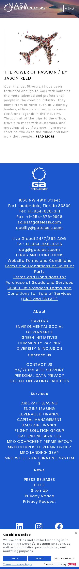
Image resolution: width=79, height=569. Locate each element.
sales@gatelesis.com (39, 222)
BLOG (39, 485)
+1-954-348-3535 (43, 244)
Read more (45, 136)
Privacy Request (39, 501)
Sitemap (39, 490)
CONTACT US (39, 364)
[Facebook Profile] (59, 528)
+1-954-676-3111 (43, 211)
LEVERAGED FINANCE (39, 414)
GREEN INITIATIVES (39, 337)
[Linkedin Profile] (19, 528)
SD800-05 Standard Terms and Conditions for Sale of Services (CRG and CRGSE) (39, 293)
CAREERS (39, 321)
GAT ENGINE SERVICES (39, 436)
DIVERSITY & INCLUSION (39, 348)
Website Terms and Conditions (40, 260)
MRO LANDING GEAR (39, 452)
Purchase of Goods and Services (39, 282)
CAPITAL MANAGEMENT (39, 419)
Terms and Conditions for (39, 277)
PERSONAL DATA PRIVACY (39, 375)
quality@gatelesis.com (39, 227)
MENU (69, 8)
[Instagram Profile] (39, 528)
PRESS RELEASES (39, 479)
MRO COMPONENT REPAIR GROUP (39, 441)
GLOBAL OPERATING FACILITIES (39, 381)
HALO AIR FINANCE (39, 425)
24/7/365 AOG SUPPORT (39, 370)
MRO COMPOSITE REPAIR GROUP (39, 447)
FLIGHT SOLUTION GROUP (39, 430)
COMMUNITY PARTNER (39, 343)
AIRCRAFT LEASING (39, 403)
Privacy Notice (39, 496)
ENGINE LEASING (39, 408)
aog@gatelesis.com (39, 249)
